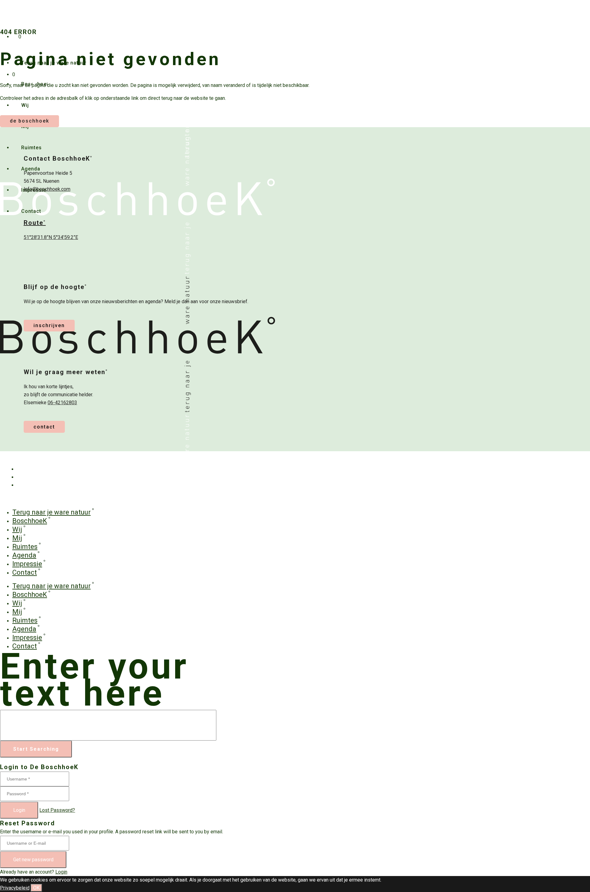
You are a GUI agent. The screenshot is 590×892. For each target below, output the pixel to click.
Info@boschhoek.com (47, 189)
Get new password (33, 860)
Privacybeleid (15, 888)
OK (36, 888)
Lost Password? (57, 810)
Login (19, 810)
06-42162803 (62, 402)
